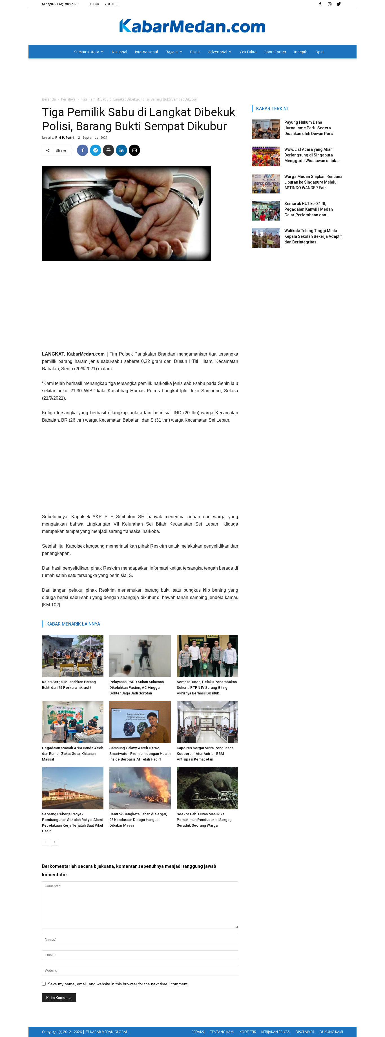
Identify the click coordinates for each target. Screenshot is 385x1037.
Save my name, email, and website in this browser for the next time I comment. (118, 984)
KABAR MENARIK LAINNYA (73, 624)
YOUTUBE (112, 4)
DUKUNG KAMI (331, 1031)
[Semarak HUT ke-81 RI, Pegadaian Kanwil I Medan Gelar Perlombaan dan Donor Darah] (266, 211)
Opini (319, 51)
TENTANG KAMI (222, 1031)
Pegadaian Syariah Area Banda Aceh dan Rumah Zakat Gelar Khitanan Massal (72, 753)
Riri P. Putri (64, 137)
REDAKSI (198, 1031)
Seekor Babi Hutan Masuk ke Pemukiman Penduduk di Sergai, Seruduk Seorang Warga (204, 819)
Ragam (172, 51)
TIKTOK (93, 4)
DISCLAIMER (305, 1031)
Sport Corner (275, 51)
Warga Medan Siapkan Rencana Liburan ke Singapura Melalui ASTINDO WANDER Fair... (313, 182)
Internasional (146, 51)
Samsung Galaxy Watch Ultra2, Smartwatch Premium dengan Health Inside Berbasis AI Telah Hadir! (140, 753)
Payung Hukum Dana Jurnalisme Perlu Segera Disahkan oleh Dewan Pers (308, 128)
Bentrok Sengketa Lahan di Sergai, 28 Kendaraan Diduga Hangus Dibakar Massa (138, 819)
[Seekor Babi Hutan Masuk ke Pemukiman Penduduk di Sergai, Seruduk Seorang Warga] (207, 788)
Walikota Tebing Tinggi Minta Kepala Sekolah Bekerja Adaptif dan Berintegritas (313, 236)
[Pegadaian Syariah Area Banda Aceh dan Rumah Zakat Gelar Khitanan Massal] (72, 722)
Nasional (119, 51)
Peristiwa (68, 99)
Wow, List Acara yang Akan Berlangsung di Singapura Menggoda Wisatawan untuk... (311, 155)
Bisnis (195, 51)
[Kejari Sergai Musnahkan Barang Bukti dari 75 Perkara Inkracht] (72, 656)
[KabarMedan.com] (192, 27)
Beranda (49, 99)
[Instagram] (329, 4)
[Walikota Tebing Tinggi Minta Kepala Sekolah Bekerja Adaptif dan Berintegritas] (266, 238)
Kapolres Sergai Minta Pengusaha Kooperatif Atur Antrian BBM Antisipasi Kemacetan (205, 753)
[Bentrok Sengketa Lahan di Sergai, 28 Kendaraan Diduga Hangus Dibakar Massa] (140, 788)
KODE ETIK (248, 1031)
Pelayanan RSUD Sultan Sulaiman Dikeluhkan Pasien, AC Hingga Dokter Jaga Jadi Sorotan (136, 687)
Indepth (300, 51)
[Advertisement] (192, 78)
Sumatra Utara (86, 51)
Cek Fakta (248, 51)
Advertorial (217, 51)
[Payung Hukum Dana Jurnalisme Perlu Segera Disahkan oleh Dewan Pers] (266, 129)
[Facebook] (320, 4)
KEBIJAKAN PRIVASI (275, 1031)
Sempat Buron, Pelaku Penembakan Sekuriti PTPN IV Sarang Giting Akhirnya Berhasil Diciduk (207, 687)
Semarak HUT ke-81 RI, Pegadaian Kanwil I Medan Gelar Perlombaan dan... (308, 209)
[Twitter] (339, 4)
